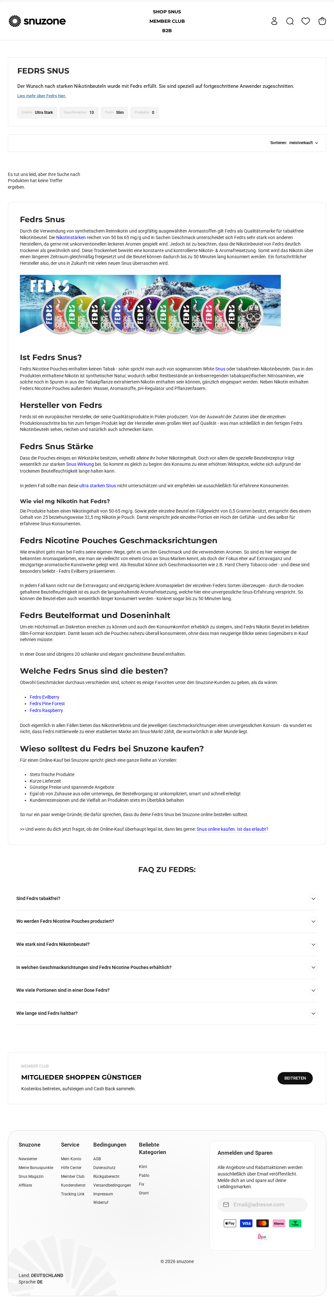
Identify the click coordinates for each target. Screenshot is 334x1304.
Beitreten (295, 1078)
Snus (220, 368)
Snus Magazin (31, 1176)
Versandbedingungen (112, 1185)
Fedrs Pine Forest (47, 703)
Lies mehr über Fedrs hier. (41, 95)
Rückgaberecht (106, 1176)
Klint (143, 1166)
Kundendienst (73, 1185)
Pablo (144, 1175)
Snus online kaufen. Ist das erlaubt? (232, 829)
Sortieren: (291, 143)
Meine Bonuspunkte (36, 1167)
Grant (144, 1193)
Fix (141, 1184)
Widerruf (100, 1202)
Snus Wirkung (80, 464)
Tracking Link (72, 1194)
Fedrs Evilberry (44, 697)
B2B (167, 31)
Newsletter (28, 1159)
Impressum (103, 1194)
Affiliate (25, 1185)
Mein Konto (71, 1159)
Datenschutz (104, 1167)
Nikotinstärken (71, 237)
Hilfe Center (71, 1167)
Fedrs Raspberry (46, 710)
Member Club (167, 21)
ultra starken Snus (97, 485)
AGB (97, 1159)
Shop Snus (167, 12)
